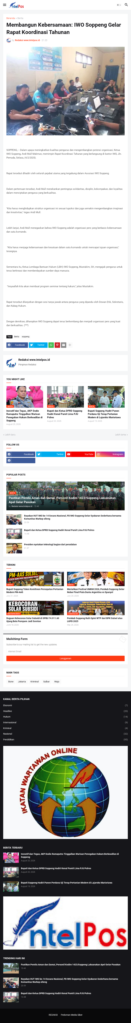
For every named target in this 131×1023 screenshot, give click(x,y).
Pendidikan (65, 739)
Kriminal (35, 681)
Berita (20, 18)
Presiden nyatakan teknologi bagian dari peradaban (50, 544)
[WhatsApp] (51, 345)
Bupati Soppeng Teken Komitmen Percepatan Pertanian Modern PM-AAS (34, 590)
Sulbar (46, 681)
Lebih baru (10, 434)
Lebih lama (120, 434)
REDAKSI (53, 1015)
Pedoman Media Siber (71, 1015)
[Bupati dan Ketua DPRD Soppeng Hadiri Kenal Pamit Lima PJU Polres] (14, 534)
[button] (4, 5)
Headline (65, 711)
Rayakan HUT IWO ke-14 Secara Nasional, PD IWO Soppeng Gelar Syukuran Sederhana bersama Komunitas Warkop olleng (72, 517)
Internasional (65, 722)
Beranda (10, 18)
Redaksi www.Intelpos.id (34, 359)
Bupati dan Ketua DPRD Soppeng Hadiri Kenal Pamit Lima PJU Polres (64, 414)
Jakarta (22, 681)
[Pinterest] (57, 345)
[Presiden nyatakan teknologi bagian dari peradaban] (14, 548)
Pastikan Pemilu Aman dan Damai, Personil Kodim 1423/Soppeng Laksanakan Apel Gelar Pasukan (70, 964)
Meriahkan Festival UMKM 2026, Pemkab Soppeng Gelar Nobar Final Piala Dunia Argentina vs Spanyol (95, 590)
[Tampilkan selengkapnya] (70, 345)
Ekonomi (65, 705)
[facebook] (20, 460)
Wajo (56, 681)
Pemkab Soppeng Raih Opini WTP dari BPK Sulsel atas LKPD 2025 (94, 620)
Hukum (65, 716)
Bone (10, 681)
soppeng (25, 337)
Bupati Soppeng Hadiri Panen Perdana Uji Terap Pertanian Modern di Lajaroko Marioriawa (104, 414)
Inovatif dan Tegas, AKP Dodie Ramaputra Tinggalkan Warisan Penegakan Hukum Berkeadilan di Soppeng (24, 415)
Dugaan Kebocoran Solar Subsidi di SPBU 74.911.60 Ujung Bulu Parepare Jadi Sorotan (32, 620)
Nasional (65, 733)
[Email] (63, 345)
